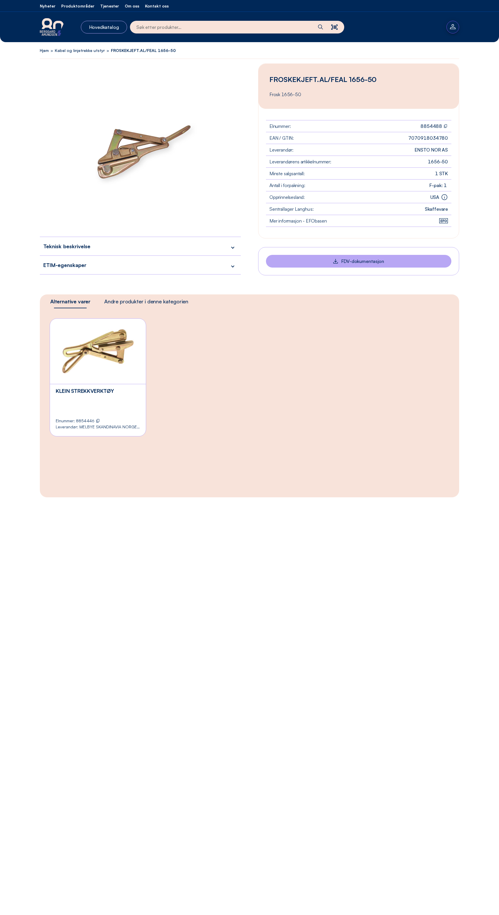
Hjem (44, 50)
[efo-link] (443, 220)
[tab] (70, 301)
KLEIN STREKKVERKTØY (85, 391)
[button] (140, 246)
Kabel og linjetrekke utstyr (80, 50)
